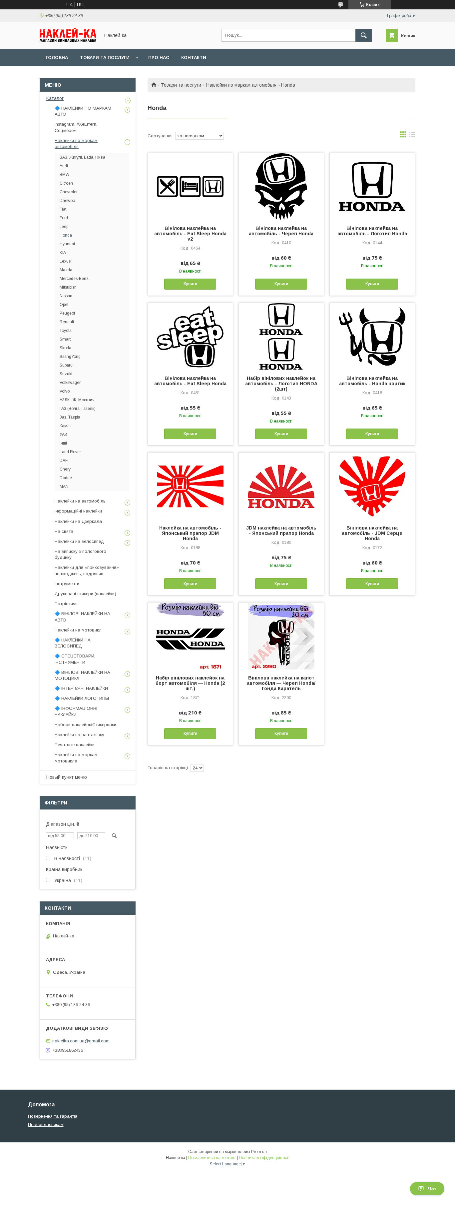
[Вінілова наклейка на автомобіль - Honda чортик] (372, 336)
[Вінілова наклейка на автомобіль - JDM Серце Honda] (372, 486)
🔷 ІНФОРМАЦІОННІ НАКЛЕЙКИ (76, 711)
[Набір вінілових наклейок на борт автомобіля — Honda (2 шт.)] (190, 636)
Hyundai (67, 244)
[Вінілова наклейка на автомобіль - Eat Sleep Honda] (190, 336)
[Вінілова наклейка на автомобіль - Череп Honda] (281, 186)
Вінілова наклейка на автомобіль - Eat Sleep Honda (190, 381)
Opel (64, 304)
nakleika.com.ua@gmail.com (81, 1040)
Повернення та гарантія (52, 1116)
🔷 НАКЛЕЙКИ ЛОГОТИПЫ (82, 698)
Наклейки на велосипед (79, 541)
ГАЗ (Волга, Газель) (78, 408)
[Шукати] (363, 35)
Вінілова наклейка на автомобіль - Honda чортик (372, 381)
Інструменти (67, 583)
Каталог (55, 98)
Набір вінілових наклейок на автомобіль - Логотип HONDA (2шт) (281, 384)
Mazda (66, 270)
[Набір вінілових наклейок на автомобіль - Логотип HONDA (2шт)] (281, 336)
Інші (63, 443)
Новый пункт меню (66, 777)
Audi (64, 166)
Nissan (66, 296)
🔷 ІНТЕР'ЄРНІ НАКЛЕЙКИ (81, 688)
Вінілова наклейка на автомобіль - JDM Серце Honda (372, 533)
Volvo (65, 391)
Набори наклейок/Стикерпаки (85, 724)
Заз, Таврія (70, 417)
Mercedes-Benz (74, 278)
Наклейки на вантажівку (79, 734)
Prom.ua (259, 1151)
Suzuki (66, 374)
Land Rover (70, 452)
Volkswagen (71, 382)
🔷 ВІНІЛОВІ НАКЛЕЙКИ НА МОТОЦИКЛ (82, 675)
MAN (64, 486)
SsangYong (70, 356)
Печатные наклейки (75, 744)
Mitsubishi (69, 287)
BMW (64, 174)
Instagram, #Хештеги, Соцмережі (76, 127)
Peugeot (67, 313)
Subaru (66, 365)
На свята (64, 531)
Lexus (65, 261)
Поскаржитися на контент (212, 1157)
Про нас (158, 57)
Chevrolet (68, 192)
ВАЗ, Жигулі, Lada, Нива (82, 157)
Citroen (66, 183)
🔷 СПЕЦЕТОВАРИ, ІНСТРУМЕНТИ (75, 658)
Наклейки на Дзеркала (78, 521)
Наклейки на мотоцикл (78, 629)
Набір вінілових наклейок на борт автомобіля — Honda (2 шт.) (190, 683)
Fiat (63, 209)
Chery (65, 469)
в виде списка (412, 136)
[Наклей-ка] (68, 40)
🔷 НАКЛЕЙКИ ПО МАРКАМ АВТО (83, 111)
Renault (67, 322)
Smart (65, 339)
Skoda (65, 348)
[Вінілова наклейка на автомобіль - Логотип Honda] (372, 186)
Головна (57, 57)
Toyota (66, 330)
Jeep (64, 226)
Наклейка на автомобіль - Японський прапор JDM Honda (190, 533)
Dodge (66, 478)
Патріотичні (67, 603)
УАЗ (63, 434)
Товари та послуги (105, 57)
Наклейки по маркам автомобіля (241, 85)
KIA (63, 252)
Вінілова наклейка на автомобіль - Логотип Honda (372, 231)
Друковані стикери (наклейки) (85, 593)
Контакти (193, 57)
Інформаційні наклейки (78, 511)
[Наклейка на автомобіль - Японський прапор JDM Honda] (190, 486)
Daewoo (67, 200)
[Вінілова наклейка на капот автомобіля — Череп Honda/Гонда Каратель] (281, 636)
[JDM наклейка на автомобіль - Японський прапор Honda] (281, 486)
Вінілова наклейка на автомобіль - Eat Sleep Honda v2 (190, 234)
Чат (432, 1188)
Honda (66, 235)
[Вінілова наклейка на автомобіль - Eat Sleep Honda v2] (190, 186)
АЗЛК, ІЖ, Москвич (77, 400)
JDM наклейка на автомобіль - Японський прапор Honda (281, 530)
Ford (64, 218)
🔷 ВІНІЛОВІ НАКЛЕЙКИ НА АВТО (82, 616)
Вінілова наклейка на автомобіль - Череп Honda (281, 231)
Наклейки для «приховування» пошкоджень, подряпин (87, 570)
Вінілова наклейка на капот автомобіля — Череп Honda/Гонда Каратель (281, 683)
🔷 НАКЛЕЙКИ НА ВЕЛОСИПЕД (73, 642)
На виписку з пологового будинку (80, 554)
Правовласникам (46, 1124)
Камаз (66, 426)
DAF (64, 460)
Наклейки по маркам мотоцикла (76, 757)
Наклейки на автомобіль (80, 501)
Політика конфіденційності (264, 1157)
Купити (190, 284)
